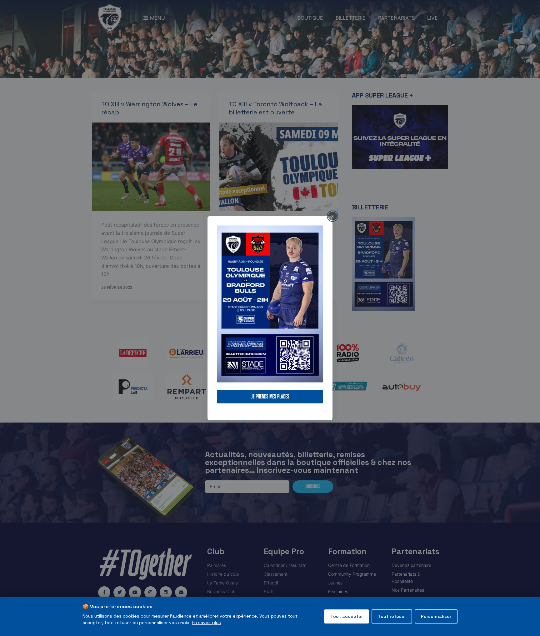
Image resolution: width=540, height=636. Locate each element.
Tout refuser (392, 616)
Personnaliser (436, 616)
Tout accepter (346, 616)
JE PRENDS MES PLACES (270, 396)
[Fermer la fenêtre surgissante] (332, 216)
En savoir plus (206, 622)
